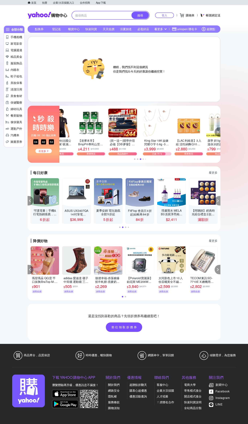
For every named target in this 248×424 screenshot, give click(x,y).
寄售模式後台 (193, 390)
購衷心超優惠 (138, 390)
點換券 (39, 29)
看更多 (158, 29)
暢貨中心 (74, 29)
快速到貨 (91, 29)
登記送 (56, 29)
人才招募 (162, 396)
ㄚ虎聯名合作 (165, 402)
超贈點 (211, 29)
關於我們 (114, 385)
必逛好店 (143, 29)
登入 (164, 15)
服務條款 (114, 402)
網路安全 (114, 390)
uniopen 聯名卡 (187, 29)
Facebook (223, 391)
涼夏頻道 (126, 29)
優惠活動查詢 (138, 396)
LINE (219, 404)
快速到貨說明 (193, 402)
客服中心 (162, 385)
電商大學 (190, 385)
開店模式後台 (193, 396)
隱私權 (112, 396)
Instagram (223, 398)
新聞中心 (222, 385)
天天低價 (108, 29)
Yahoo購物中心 (47, 15)
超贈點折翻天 (138, 385)
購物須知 (114, 408)
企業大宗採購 (165, 390)
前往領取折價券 (124, 327)
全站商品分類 (193, 408)
